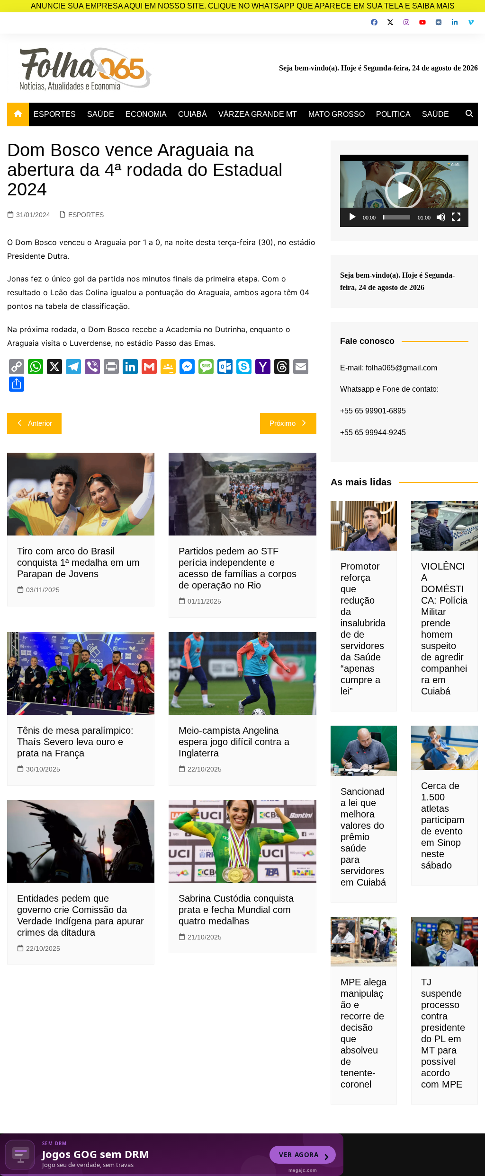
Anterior (40, 423)
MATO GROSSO (336, 114)
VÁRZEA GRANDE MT (257, 114)
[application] (404, 191)
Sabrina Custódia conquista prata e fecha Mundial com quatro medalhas (236, 909)
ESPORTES (55, 114)
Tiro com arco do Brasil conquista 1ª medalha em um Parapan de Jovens (78, 562)
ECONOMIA (146, 114)
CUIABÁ (192, 114)
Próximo (282, 423)
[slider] (396, 217)
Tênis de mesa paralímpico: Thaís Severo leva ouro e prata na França (75, 741)
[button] (404, 191)
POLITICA (393, 114)
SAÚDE (100, 114)
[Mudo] (441, 217)
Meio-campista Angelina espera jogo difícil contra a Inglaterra (234, 741)
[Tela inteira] (456, 217)
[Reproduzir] (352, 217)
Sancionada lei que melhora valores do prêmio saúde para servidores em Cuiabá (363, 836)
